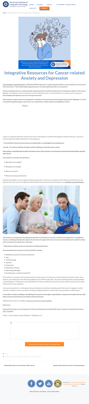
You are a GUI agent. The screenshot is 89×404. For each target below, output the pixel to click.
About (49, 4)
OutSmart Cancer (36, 356)
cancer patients (19, 356)
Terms (49, 391)
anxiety (7, 356)
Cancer (6, 353)
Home (31, 4)
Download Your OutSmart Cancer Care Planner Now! (44, 344)
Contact (33, 8)
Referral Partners (34, 391)
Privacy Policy (55, 391)
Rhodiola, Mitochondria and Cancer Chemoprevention (69, 365)
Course (40, 4)
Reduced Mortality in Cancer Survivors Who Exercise (19, 365)
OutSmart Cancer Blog (66, 4)
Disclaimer (43, 391)
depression (27, 356)
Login (44, 8)
